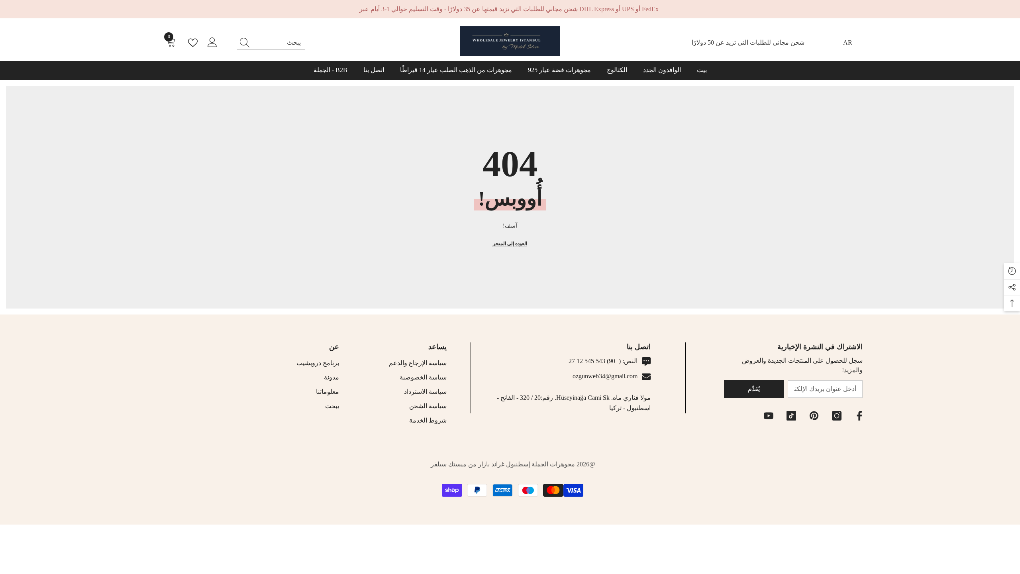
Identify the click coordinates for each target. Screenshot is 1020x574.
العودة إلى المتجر (510, 243)
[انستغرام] (836, 415)
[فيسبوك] (859, 415)
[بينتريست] (814, 415)
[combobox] (278, 42)
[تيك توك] (791, 415)
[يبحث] (271, 42)
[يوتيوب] (768, 415)
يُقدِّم (754, 388)
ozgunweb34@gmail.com (605, 376)
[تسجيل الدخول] (212, 42)
